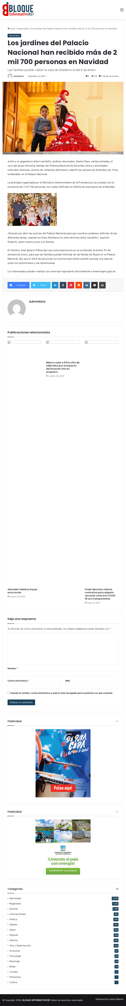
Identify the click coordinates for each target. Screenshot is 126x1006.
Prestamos (15, 977)
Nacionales (22, 28)
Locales (14, 971)
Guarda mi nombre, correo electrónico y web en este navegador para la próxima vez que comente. (61, 693)
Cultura (13, 982)
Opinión (13, 924)
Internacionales (18, 914)
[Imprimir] (102, 285)
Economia (15, 950)
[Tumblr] (63, 285)
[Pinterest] (71, 285)
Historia (14, 940)
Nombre (13, 668)
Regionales (15, 903)
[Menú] (122, 11)
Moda (12, 966)
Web (67, 680)
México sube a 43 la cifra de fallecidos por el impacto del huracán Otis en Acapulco (63, 367)
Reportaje (15, 961)
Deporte (14, 935)
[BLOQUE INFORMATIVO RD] (18, 9)
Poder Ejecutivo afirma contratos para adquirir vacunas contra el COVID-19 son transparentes (100, 594)
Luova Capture (116, 999)
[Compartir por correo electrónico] (94, 285)
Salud (12, 929)
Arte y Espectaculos (20, 945)
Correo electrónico (18, 680)
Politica (13, 919)
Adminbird (18, 76)
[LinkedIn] (55, 285)
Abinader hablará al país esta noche (22, 591)
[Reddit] (78, 285)
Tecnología (15, 956)
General (14, 908)
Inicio (12, 28)
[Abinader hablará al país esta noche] (24, 463)
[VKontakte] (86, 285)
